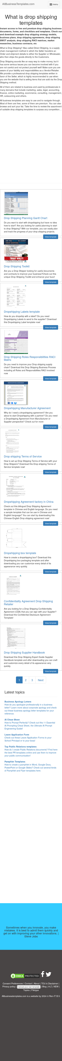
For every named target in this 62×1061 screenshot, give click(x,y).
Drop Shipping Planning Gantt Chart (25, 218)
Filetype (35, 990)
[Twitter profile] (48, 975)
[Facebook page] (42, 975)
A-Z (50, 986)
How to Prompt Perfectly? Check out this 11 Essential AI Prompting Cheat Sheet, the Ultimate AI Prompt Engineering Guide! (30, 724)
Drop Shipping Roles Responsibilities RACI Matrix (29, 358)
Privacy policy (8, 986)
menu (56, 5)
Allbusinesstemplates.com (14, 996)
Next (40, 680)
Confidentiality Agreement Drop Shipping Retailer (28, 602)
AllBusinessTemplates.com (18, 4)
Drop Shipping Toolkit (16, 266)
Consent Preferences (13, 983)
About (36, 983)
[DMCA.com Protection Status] (25, 975)
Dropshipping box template (20, 553)
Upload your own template (29, 987)
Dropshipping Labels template (22, 311)
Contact (28, 983)
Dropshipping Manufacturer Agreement (27, 408)
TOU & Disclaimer (49, 983)
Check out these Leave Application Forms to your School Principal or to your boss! (28, 737)
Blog (44, 986)
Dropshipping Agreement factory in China (28, 501)
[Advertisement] (31, 149)
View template (50, 236)
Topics (26, 990)
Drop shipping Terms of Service (23, 456)
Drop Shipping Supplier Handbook (24, 652)
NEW (56, 986)
